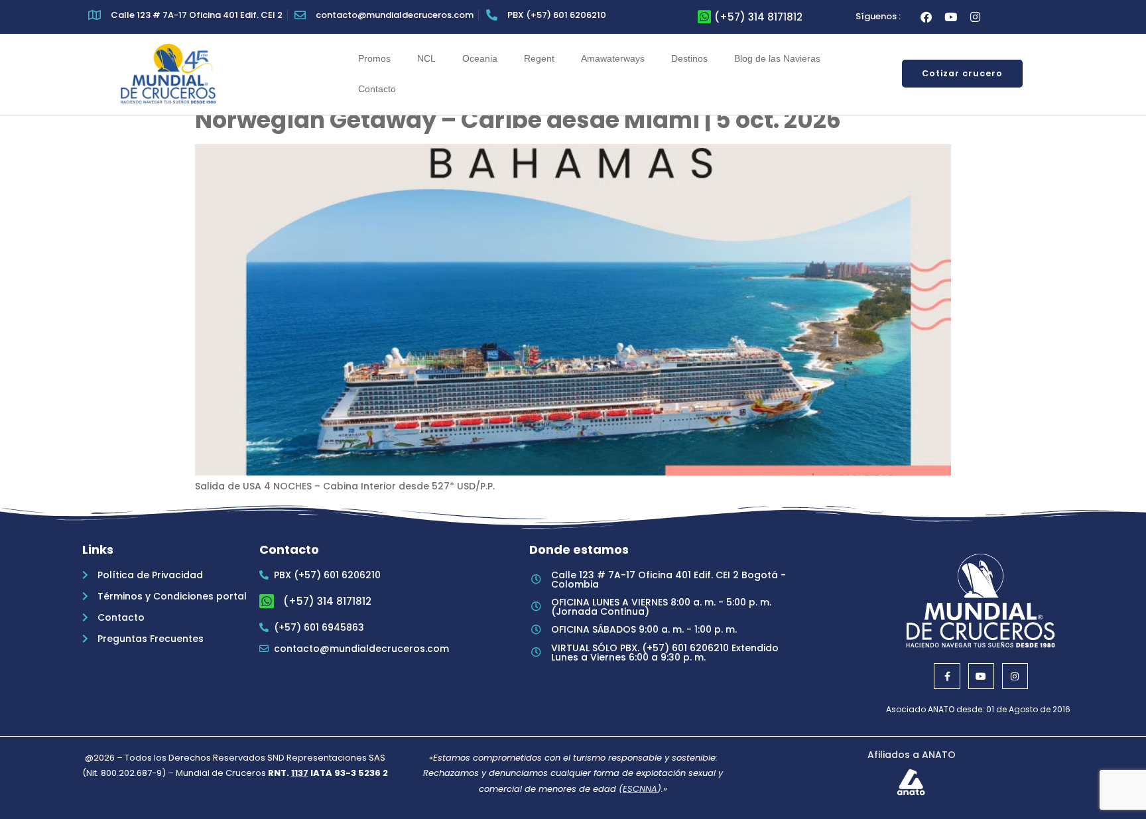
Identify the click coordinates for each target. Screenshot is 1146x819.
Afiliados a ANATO (911, 754)
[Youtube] (950, 17)
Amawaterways (613, 58)
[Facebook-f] (947, 676)
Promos (374, 58)
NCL (426, 58)
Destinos (689, 58)
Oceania (479, 58)
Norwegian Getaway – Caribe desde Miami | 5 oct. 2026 (518, 119)
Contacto (377, 89)
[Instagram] (975, 17)
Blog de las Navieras (777, 58)
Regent (539, 58)
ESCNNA (640, 789)
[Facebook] (926, 17)
